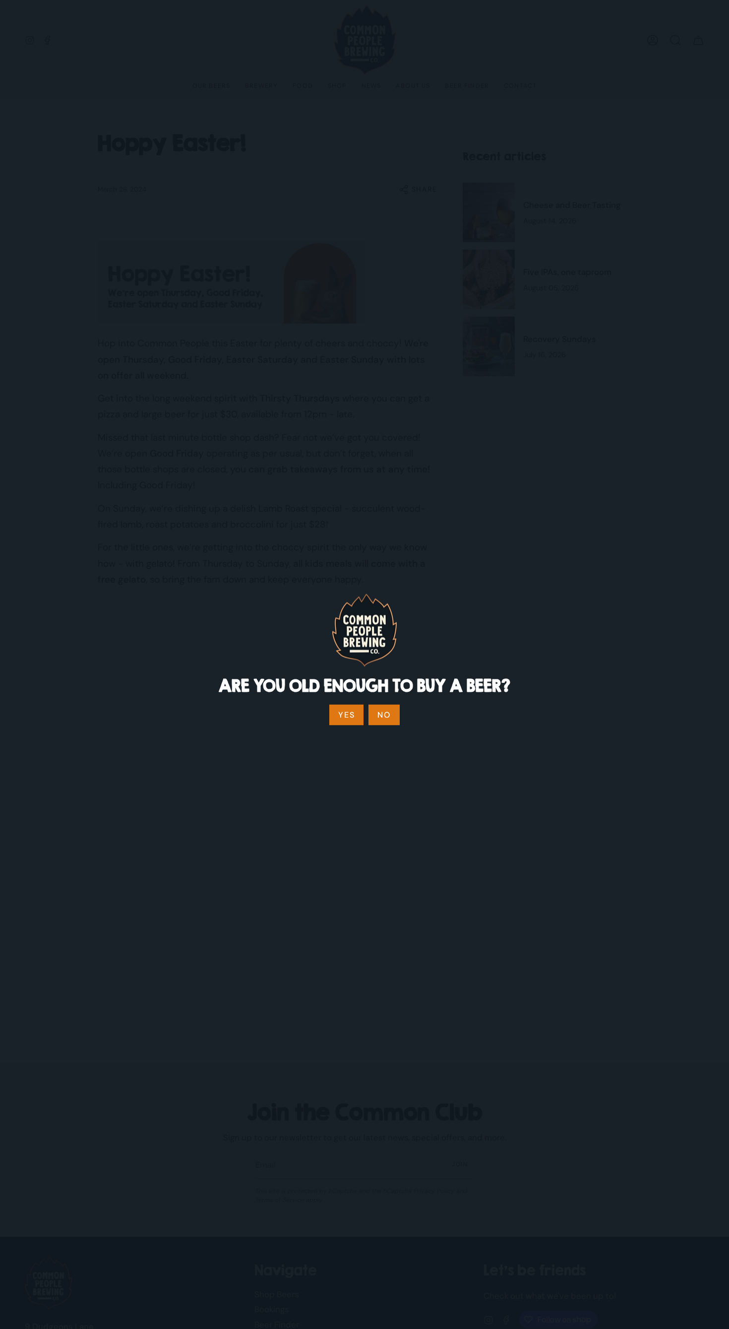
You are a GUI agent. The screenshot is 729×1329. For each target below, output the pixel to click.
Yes (346, 715)
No (383, 715)
